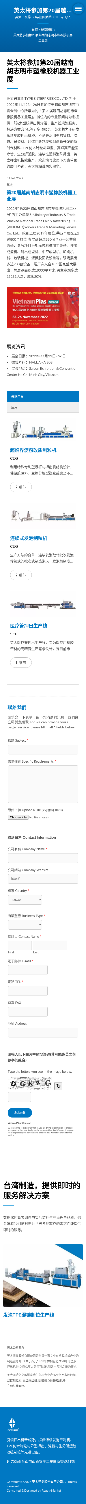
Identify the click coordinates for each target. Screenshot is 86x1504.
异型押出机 (30, 1380)
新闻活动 (47, 30)
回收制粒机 (69, 1374)
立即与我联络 (15, 1386)
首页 (35, 30)
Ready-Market (51, 1490)
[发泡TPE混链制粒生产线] (43, 1275)
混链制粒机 (14, 1380)
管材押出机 (55, 1380)
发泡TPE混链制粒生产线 (28, 1314)
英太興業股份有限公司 (47, 1481)
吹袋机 (42, 1380)
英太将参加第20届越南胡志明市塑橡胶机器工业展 (43, 37)
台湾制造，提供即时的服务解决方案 (41, 1190)
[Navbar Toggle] (78, 8)
